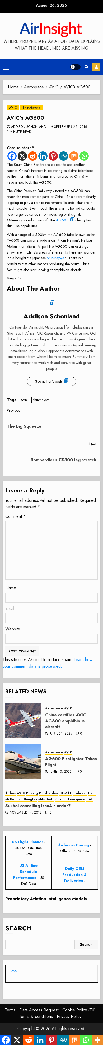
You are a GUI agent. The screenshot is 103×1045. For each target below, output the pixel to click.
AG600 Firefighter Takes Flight (71, 762)
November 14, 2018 (25, 813)
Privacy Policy (69, 1017)
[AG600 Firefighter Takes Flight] (23, 761)
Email (9, 608)
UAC (89, 799)
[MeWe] (63, 156)
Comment (15, 516)
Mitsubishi (46, 799)
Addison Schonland (28, 127)
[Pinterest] (53, 156)
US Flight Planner (27, 842)
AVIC (13, 107)
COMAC (65, 793)
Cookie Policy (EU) (79, 1010)
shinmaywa (41, 400)
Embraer (80, 793)
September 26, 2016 (70, 127)
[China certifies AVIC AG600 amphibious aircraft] (23, 720)
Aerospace (54, 708)
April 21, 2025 (61, 734)
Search (18, 928)
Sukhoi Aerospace (70, 799)
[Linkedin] (43, 156)
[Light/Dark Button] (75, 67)
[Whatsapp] (84, 156)
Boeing (32, 793)
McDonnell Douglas (21, 799)
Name (10, 588)
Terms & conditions (36, 1017)
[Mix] (73, 156)
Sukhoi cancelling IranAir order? (38, 806)
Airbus (10, 793)
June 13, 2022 (61, 772)
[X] (22, 156)
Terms (10, 1010)
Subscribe (96, 67)
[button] (6, 67)
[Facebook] (12, 156)
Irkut (92, 793)
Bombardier (48, 793)
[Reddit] (32, 156)
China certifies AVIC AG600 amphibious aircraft (65, 721)
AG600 (62, 220)
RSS (14, 971)
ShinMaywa (31, 107)
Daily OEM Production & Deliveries (74, 874)
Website (12, 629)
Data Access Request (38, 1010)
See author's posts (48, 381)
